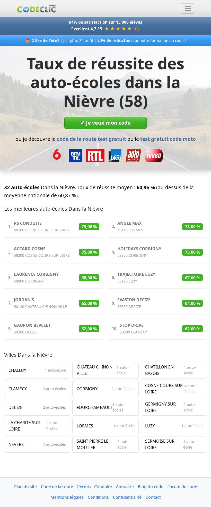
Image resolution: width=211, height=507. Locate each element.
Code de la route (57, 486)
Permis (84, 486)
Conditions (98, 497)
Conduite (103, 486)
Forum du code (182, 486)
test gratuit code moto (168, 138)
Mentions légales (67, 497)
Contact (153, 497)
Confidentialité (127, 497)
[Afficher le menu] (188, 8)
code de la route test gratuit (91, 138)
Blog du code (150, 486)
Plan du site (25, 486)
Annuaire (125, 486)
